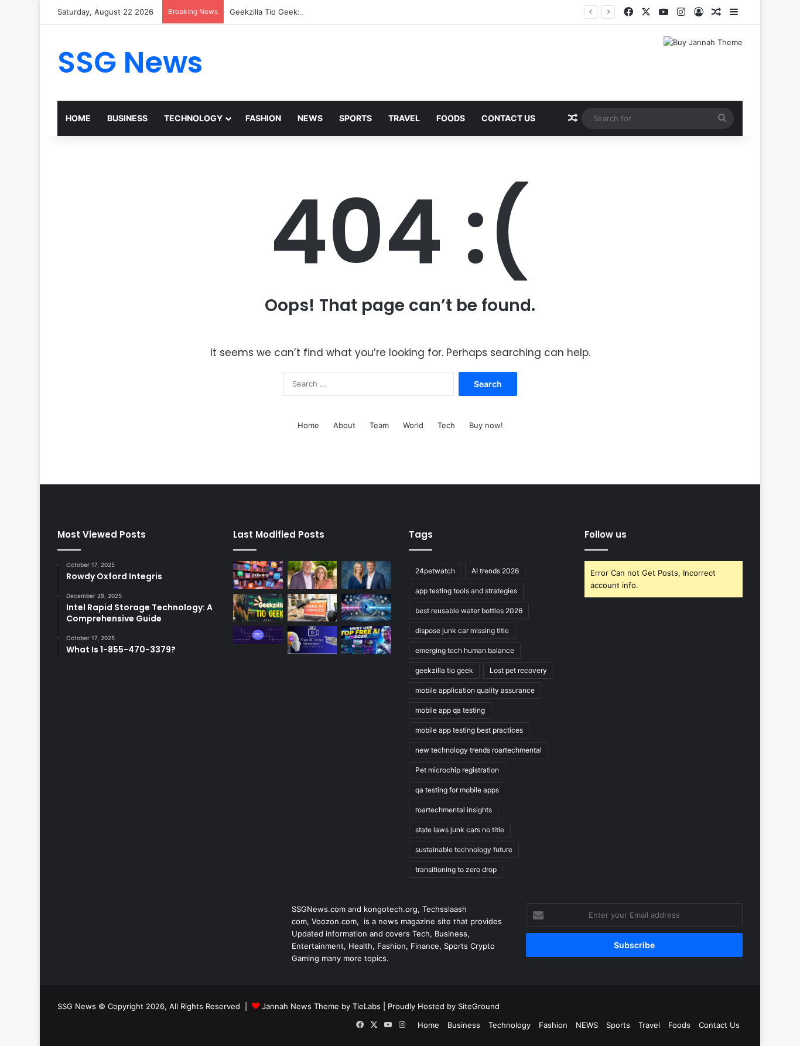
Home (78, 118)
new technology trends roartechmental (478, 750)
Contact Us (508, 118)
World (413, 425)
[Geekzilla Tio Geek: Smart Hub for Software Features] (258, 608)
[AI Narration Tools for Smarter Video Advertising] (312, 608)
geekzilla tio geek (444, 670)
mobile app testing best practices (469, 730)
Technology (193, 118)
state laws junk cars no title (459, 829)
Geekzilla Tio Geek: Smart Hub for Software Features (327, 11)
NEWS (310, 118)
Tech (446, 425)
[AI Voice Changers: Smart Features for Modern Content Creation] (366, 608)
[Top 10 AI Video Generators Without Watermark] (312, 640)
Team (379, 425)
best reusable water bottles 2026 (468, 610)
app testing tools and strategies (466, 590)
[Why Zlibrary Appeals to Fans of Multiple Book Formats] (258, 575)
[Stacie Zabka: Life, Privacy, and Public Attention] (366, 575)
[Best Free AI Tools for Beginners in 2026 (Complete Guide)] (366, 640)
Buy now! (486, 425)
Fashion (263, 118)
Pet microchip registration (457, 769)
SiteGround (479, 1006)
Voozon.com (334, 921)
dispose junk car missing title (462, 630)
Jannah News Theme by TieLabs (321, 1006)
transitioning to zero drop (456, 869)
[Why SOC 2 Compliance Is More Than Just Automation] (258, 635)
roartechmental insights (453, 809)
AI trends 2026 (495, 570)
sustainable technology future (463, 849)
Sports (355, 118)
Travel (404, 118)
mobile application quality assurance (475, 690)
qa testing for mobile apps (457, 789)
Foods (450, 118)
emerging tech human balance (464, 650)
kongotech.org (391, 909)
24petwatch (435, 570)
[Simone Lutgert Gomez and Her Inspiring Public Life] (312, 575)
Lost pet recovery (518, 670)
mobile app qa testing (450, 710)
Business (127, 118)
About (344, 425)
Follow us (605, 534)
